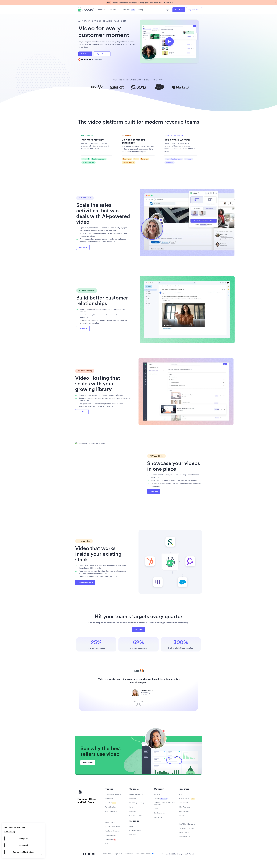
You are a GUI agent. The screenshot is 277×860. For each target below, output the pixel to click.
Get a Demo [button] (179, 10)
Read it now (167, 2)
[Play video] (169, 41)
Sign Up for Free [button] (194, 10)
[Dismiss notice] (275, 2)
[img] (90, 59)
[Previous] (135, 703)
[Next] (141, 703)
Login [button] (167, 10)
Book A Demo (88, 762)
